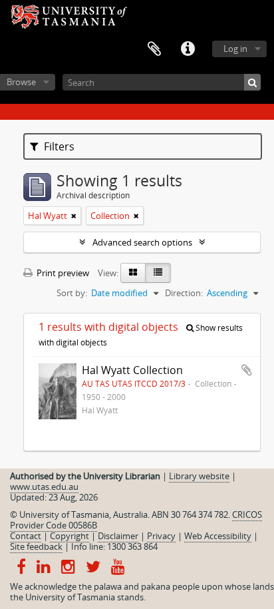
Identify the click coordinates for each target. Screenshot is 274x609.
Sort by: (72, 293)
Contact (25, 536)
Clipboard (154, 49)
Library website (199, 476)
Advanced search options (142, 242)
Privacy (161, 536)
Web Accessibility (217, 536)
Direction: (184, 293)
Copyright (69, 536)
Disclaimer (118, 536)
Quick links (187, 49)
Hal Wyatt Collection (132, 370)
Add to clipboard (246, 370)
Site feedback (36, 546)
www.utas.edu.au (44, 487)
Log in (235, 49)
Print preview (62, 273)
